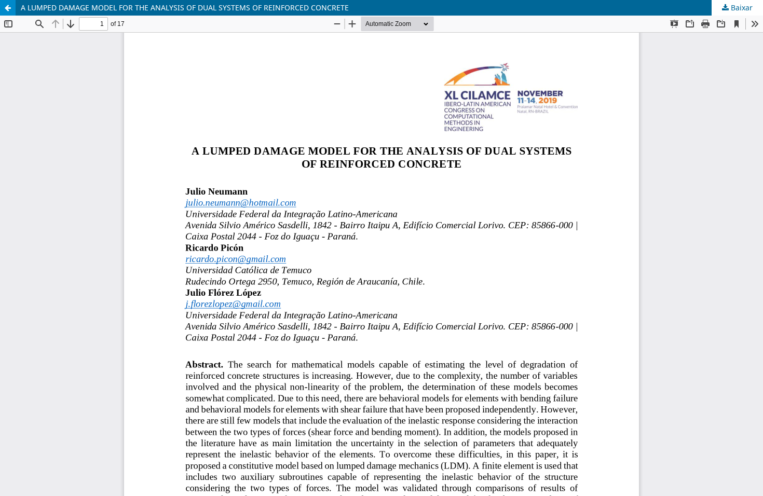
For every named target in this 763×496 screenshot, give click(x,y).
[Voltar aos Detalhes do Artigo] (8, 8)
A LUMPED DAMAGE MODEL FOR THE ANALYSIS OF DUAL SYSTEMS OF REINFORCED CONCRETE (185, 7)
